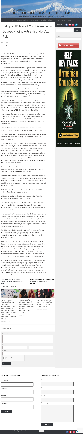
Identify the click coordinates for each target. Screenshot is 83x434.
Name (4, 345)
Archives (58, 36)
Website (4, 350)
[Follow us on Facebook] (66, 25)
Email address (4, 380)
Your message (44, 403)
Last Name (3, 395)
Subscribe (43, 20)
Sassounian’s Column (22, 20)
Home (12, 20)
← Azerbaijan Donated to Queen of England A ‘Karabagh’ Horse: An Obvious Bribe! (12, 281)
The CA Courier (34, 20)
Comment (5, 333)
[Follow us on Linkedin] (76, 25)
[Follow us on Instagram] (73, 25)
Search (77, 30)
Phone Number (5, 403)
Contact (70, 20)
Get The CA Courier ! (70, 45)
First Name (4, 388)
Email (30, 345)
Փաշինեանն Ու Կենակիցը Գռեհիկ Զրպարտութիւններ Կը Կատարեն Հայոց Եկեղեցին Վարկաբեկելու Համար (26, 306)
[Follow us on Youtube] (69, 25)
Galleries (50, 20)
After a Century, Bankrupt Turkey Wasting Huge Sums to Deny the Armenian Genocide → (42, 281)
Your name (43, 380)
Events (63, 20)
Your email (43, 388)
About (57, 20)
